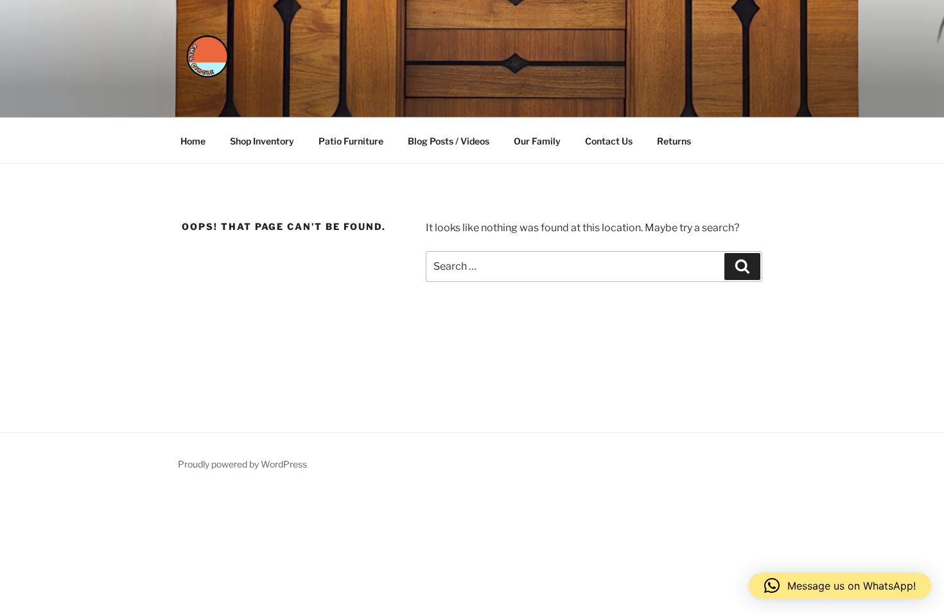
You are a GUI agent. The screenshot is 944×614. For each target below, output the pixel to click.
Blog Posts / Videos (448, 141)
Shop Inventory (262, 141)
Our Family (537, 141)
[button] (840, 586)
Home (192, 141)
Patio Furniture (351, 141)
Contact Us (609, 141)
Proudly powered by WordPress (242, 464)
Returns (674, 141)
